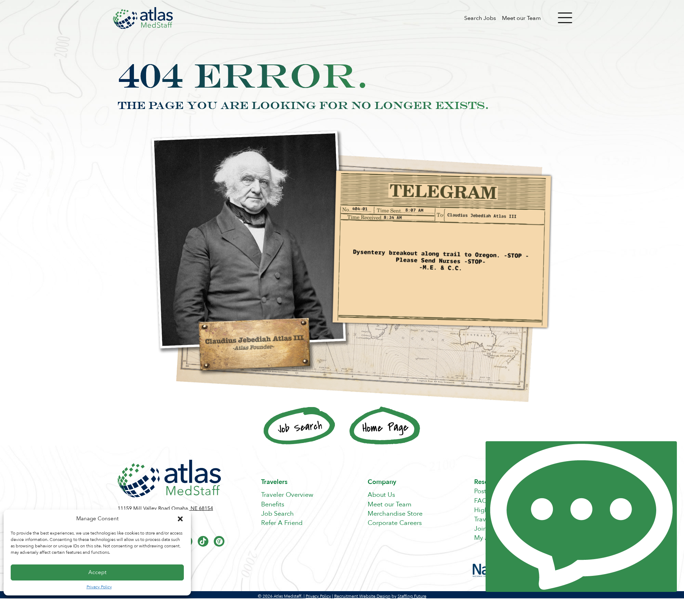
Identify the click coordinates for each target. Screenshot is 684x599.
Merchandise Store (395, 513)
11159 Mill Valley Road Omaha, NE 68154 (165, 508)
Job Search (277, 513)
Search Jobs (480, 18)
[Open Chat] (581, 516)
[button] (180, 518)
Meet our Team (521, 18)
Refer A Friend (281, 523)
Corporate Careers (395, 523)
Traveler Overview (287, 494)
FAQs (482, 500)
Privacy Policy (99, 587)
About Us (381, 494)
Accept (97, 572)
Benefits (272, 504)
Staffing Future (412, 596)
